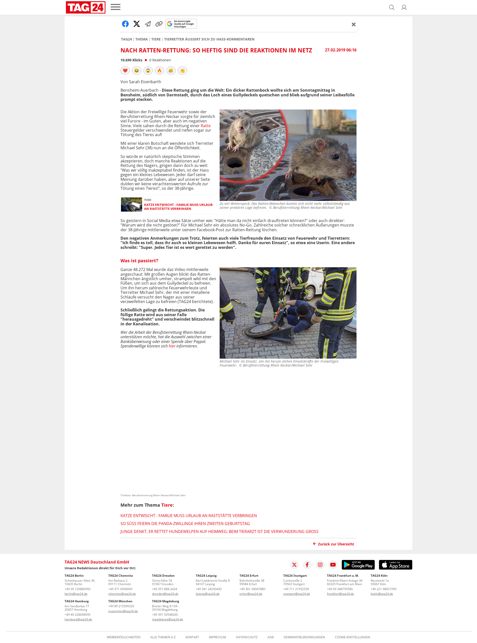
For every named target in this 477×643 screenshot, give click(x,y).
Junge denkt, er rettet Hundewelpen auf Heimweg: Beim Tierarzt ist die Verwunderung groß (219, 531)
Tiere (156, 39)
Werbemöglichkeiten (123, 637)
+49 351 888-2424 (164, 589)
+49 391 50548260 (165, 614)
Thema (141, 39)
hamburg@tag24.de (78, 619)
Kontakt (192, 637)
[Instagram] (320, 564)
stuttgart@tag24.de (296, 594)
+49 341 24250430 (209, 589)
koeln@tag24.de (382, 594)
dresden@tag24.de (165, 594)
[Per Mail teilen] (148, 24)
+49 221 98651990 (384, 589)
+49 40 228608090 (77, 614)
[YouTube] (333, 564)
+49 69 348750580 (340, 589)
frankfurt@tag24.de (340, 594)
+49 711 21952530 (296, 589)
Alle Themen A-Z (163, 637)
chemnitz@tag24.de (122, 594)
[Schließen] (354, 24)
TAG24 (126, 39)
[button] (404, 7)
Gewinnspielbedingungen (304, 637)
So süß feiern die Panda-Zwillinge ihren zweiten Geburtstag (185, 523)
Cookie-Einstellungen (352, 637)
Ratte (206, 125)
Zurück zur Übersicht (336, 544)
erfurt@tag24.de (250, 594)
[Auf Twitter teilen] (137, 24)
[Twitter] (294, 564)
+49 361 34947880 (252, 589)
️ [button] (125, 70)
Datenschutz (247, 637)
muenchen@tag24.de (123, 611)
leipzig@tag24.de (208, 594)
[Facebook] (307, 564)
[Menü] (115, 7)
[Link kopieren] (159, 24)
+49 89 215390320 (121, 606)
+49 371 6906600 (120, 589)
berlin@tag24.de (76, 594)
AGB (271, 637)
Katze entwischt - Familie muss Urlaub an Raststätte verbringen (178, 207)
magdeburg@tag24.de (167, 619)
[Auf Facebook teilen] (125, 24)
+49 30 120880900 (77, 589)
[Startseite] (86, 7)
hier (172, 346)
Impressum (217, 637)
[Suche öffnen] (392, 7)
